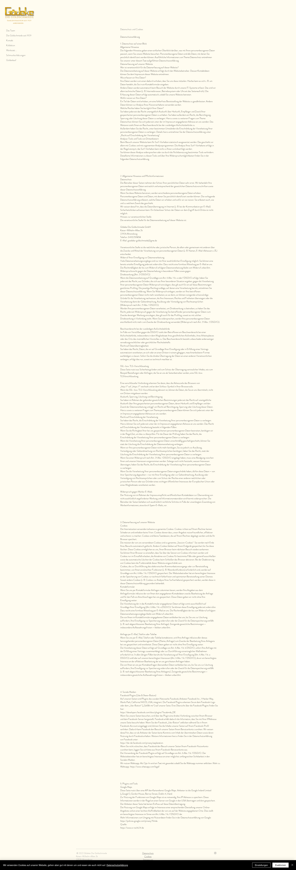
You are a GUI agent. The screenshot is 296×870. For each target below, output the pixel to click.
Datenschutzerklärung (117, 865)
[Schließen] (292, 865)
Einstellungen (261, 865)
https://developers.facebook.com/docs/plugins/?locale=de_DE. (148, 712)
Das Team (10, 30)
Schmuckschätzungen (15, 55)
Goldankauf (11, 60)
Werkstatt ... (11, 50)
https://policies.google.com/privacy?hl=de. (139, 821)
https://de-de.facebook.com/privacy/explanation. (141, 743)
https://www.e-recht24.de (132, 827)
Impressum (148, 859)
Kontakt (9, 40)
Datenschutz (148, 853)
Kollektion (10, 45)
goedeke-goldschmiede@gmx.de (142, 240)
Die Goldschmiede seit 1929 (18, 35)
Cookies (148, 856)
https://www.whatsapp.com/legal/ (145, 766)
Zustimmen (280, 865)
